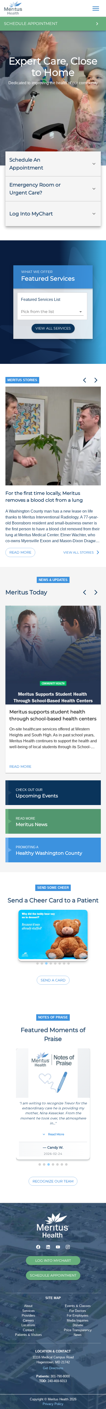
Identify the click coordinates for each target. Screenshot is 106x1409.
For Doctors (77, 1311)
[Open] (80, 311)
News (78, 1335)
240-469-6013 (57, 1381)
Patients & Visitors (28, 1335)
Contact (28, 1330)
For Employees (77, 1315)
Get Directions (53, 1368)
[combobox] (48, 311)
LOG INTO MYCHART (53, 1260)
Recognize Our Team (53, 1181)
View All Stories (78, 552)
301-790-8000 (60, 1376)
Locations (28, 1325)
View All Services (53, 328)
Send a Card (53, 980)
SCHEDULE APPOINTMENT (53, 1275)
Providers (28, 1315)
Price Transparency (78, 1330)
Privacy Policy (53, 1404)
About (28, 1306)
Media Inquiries (77, 1320)
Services (28, 1311)
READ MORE (20, 766)
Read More (20, 552)
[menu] (95, 8)
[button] (53, 163)
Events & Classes (78, 1306)
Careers (28, 1320)
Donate (78, 1325)
